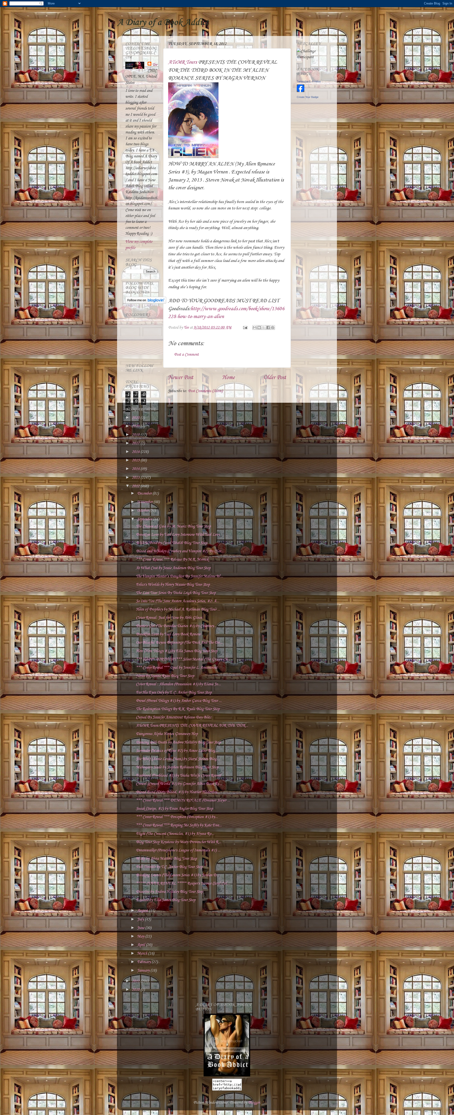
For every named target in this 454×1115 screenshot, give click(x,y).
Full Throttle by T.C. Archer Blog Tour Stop (169, 867)
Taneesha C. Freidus (309, 81)
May (141, 936)
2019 (136, 426)
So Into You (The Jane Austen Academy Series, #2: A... (177, 601)
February (144, 962)
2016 (136, 452)
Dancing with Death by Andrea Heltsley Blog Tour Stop (178, 742)
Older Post (274, 377)
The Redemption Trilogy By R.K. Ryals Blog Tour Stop (177, 709)
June (141, 928)
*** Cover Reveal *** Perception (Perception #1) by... (177, 817)
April (141, 945)
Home (228, 377)
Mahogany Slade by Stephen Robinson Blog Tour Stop (177, 767)
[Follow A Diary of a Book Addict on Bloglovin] (145, 302)
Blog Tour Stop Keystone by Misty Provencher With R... (178, 842)
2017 (136, 443)
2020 (136, 418)
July (141, 919)
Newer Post (180, 377)
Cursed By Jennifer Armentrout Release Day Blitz (173, 717)
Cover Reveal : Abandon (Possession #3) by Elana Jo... (178, 684)
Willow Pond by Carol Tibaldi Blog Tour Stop (171, 543)
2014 (136, 469)
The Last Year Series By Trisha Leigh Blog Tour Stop (176, 593)
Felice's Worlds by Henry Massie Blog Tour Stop (173, 584)
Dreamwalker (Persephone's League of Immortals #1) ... (178, 850)
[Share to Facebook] (268, 327)
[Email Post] (244, 327)
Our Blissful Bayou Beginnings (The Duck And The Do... (179, 642)
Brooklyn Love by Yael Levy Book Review (168, 634)
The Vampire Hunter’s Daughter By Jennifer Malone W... (179, 576)
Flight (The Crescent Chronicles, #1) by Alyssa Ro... (175, 834)
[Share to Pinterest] (272, 327)
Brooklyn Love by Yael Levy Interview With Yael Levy (178, 534)
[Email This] (254, 327)
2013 (136, 477)
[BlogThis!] (259, 327)
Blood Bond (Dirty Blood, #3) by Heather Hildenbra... (178, 792)
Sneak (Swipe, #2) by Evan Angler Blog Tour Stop (174, 808)
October (143, 510)
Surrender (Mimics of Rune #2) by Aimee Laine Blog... (177, 750)
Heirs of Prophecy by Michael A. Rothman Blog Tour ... (178, 609)
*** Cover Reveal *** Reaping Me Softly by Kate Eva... (179, 825)
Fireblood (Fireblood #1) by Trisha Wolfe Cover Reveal (178, 775)
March (142, 953)
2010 (136, 989)
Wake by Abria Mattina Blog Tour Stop (166, 858)
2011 (136, 981)
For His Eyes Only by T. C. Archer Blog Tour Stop (174, 692)
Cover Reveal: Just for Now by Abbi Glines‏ (169, 617)
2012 (136, 486)
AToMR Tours (182, 62)
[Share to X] (263, 327)
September (145, 519)
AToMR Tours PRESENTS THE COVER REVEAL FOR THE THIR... (192, 725)
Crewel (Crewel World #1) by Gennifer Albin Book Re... (179, 784)
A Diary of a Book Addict (163, 22)
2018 (136, 435)
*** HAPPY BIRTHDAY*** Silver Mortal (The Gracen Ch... (183, 659)
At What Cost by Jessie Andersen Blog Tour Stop (173, 568)
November (145, 502)
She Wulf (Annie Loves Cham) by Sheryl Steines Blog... (177, 759)
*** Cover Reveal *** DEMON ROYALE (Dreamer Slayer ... (183, 800)
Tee (154, 64)
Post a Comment (186, 354)
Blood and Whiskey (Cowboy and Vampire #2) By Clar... (180, 551)
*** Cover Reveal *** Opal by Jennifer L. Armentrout (176, 667)
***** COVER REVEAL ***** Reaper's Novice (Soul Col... (183, 883)
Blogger (254, 1102)
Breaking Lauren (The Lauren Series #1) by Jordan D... (177, 875)
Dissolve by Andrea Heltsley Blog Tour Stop (169, 891)
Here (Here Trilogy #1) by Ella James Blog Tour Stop (176, 651)
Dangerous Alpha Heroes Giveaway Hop (167, 734)
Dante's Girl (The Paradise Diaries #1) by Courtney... (176, 626)
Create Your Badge (308, 97)
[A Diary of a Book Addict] (227, 1075)
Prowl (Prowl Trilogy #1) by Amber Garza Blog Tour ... (179, 701)
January (143, 970)
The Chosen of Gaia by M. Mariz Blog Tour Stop (173, 526)
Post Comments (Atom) (205, 391)
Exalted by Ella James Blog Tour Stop (165, 900)
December (145, 493)
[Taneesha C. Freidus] (300, 91)
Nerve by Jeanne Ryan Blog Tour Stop (165, 676)
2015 (136, 460)
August (143, 910)
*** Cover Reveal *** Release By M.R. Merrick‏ (172, 559)
